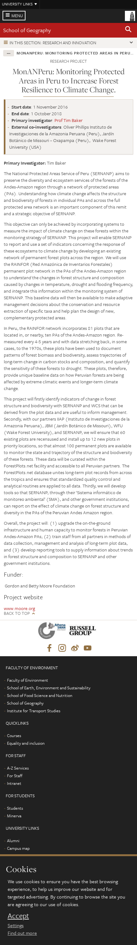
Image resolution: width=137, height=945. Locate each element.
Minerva (14, 816)
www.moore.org (19, 608)
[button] (128, 30)
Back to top (17, 613)
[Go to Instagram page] (62, 648)
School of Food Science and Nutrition (39, 695)
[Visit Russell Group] (83, 632)
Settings (16, 925)
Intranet (14, 783)
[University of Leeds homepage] (130, 15)
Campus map (18, 848)
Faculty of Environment (27, 680)
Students (15, 808)
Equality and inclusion (26, 743)
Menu (17, 15)
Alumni (13, 840)
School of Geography (27, 30)
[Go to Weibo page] (75, 648)
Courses (14, 735)
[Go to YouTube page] (87, 648)
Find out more (22, 932)
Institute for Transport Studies (33, 710)
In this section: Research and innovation (53, 42)
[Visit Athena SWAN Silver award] (53, 632)
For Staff (14, 775)
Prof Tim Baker (68, 120)
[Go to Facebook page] (49, 648)
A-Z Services (18, 768)
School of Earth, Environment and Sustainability (48, 688)
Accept (18, 916)
